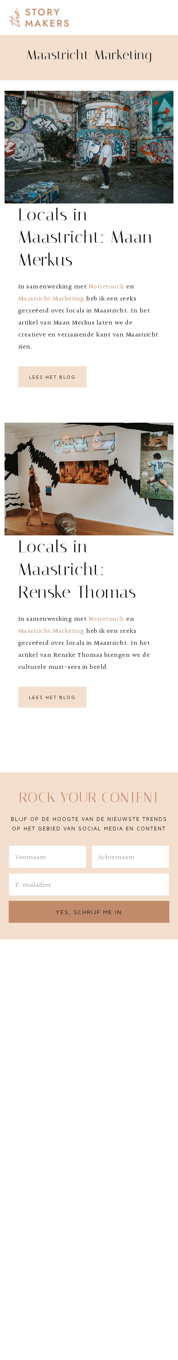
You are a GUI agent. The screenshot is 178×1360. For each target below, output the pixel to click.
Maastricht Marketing (51, 299)
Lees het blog (52, 377)
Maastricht (34, 631)
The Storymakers (39, 17)
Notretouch (107, 287)
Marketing (67, 631)
